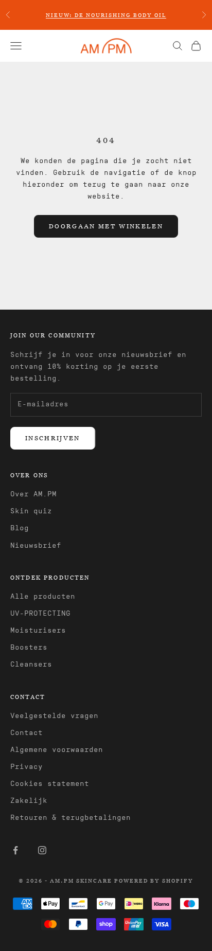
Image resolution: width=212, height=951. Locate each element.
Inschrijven (52, 438)
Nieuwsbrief (35, 546)
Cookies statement (49, 784)
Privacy (26, 767)
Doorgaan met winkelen (106, 226)
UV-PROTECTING (40, 613)
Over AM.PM (33, 494)
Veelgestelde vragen (54, 716)
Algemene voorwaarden (56, 750)
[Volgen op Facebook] (15, 850)
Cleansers (31, 664)
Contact (26, 733)
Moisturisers (38, 630)
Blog (19, 528)
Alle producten (42, 597)
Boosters (28, 647)
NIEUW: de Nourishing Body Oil (106, 15)
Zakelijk (28, 801)
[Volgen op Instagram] (42, 850)
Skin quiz (31, 511)
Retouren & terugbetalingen (70, 818)
